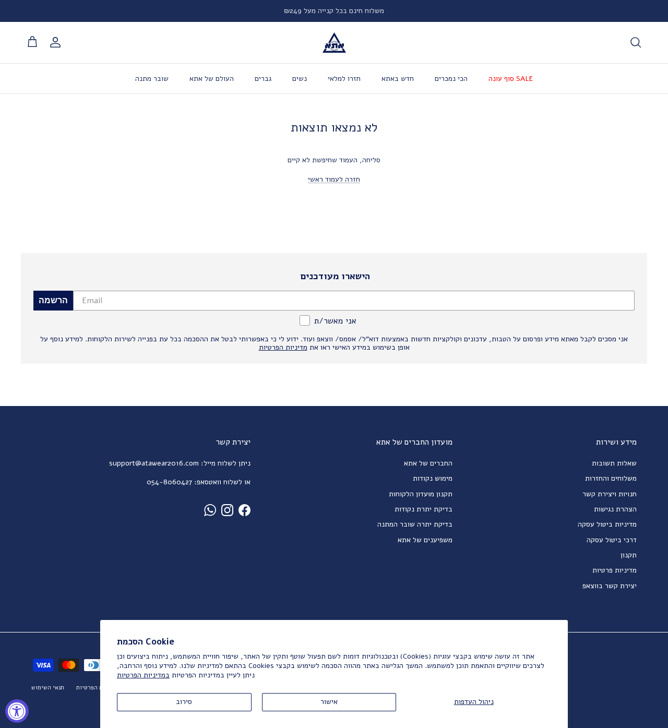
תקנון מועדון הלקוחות (420, 494)
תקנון (629, 555)
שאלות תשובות (614, 463)
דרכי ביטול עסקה (612, 540)
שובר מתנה (152, 78)
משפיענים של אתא (425, 540)
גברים (263, 78)
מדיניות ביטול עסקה (607, 524)
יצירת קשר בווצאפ (609, 586)
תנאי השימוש (47, 687)
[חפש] (635, 42)
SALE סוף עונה (510, 78)
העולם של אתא (211, 78)
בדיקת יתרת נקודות (423, 509)
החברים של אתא (428, 463)
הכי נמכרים (451, 78)
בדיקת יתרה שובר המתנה (414, 524)
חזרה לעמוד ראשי (334, 179)
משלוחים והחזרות (611, 478)
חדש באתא (397, 78)
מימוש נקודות (432, 478)
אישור (329, 702)
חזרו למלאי (344, 78)
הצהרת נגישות (615, 509)
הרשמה (53, 300)
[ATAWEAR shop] (334, 42)
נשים (299, 78)
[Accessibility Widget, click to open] (17, 711)
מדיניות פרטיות (614, 570)
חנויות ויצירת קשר (609, 494)
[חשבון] (57, 42)
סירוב (184, 702)
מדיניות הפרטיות (97, 687)
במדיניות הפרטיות (143, 675)
